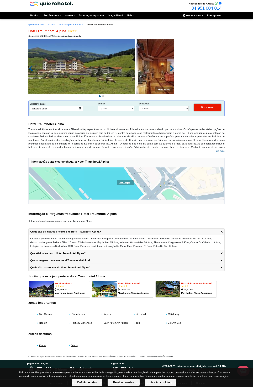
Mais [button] (129, 15)
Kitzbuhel (141, 314)
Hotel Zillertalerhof (129, 283)
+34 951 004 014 (205, 8)
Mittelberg (173, 314)
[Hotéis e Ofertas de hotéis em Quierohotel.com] (51, 3)
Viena (74, 345)
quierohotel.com (36, 24)
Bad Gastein (45, 314)
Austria (51, 24)
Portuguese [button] (214, 15)
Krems (42, 345)
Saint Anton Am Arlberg (116, 322)
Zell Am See (174, 322)
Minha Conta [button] (193, 15)
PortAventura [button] (51, 15)
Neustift (43, 322)
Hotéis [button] (34, 15)
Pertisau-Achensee (81, 322)
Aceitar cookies (160, 382)
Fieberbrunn (78, 314)
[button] (100, 96)
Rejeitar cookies (123, 382)
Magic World (115, 15)
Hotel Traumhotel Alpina (100, 24)
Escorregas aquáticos (91, 15)
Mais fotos (164, 89)
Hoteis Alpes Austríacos (71, 24)
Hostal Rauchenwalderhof (196, 283)
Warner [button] (69, 15)
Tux (138, 322)
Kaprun (108, 314)
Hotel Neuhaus (63, 283)
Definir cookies (87, 382)
